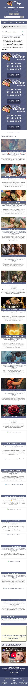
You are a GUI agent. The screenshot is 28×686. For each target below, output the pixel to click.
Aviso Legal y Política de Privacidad (16, 668)
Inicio (11, 14)
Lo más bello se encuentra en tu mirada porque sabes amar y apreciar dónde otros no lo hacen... (13, 36)
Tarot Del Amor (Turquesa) (14, 363)
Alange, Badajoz (14, 523)
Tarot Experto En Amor (14, 202)
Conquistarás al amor (13, 573)
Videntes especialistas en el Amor (14, 496)
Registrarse (19, 11)
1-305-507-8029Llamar (23, 684)
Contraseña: (15, 7)
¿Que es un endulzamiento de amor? (13, 470)
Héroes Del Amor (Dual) (14, 546)
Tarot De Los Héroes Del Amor (14, 151)
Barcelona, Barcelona (14, 473)
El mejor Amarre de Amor (13, 520)
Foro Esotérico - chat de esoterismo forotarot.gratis (14, 179)
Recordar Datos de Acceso (11, 11)
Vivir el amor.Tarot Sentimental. (13, 283)
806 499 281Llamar (5, 684)
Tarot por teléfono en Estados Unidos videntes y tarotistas (11, 645)
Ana (5, 498)
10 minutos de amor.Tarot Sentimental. (13, 309)
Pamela (3, 472)
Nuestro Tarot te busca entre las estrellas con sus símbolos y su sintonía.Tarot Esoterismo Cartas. (14, 205)
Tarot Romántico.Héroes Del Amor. (14, 256)
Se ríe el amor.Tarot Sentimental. (14, 417)
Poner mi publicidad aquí (13, 132)
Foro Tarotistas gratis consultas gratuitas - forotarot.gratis (14, 154)
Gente (16, 14)
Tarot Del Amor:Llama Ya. (13, 443)
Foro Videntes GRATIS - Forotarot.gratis (9, 20)
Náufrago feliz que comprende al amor (14, 600)
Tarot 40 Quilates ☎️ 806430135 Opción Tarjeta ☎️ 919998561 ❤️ (13, 153)
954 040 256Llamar (14, 684)
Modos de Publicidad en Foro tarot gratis (14, 670)
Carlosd (3, 522)
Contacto (4, 668)
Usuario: (5, 7)
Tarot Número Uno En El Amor (13, 176)
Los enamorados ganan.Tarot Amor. (13, 390)
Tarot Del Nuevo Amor (13, 229)
